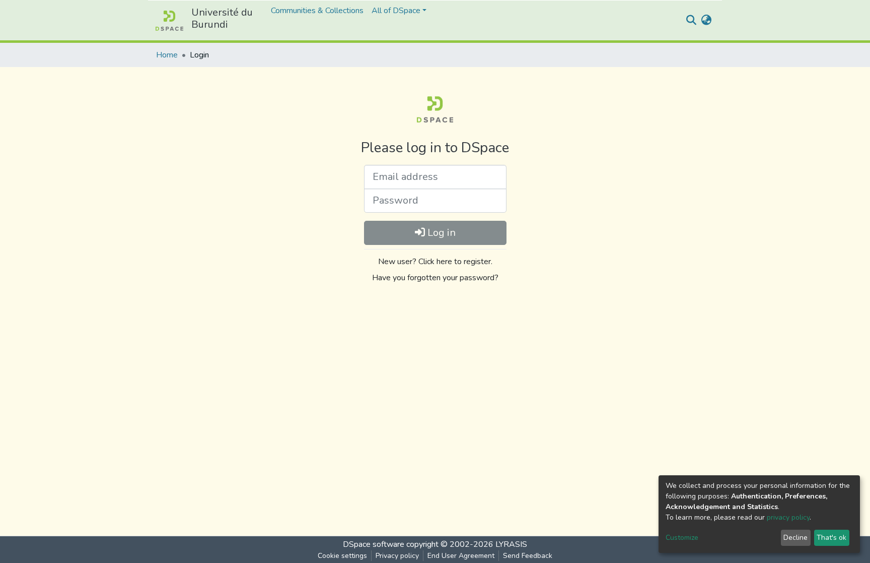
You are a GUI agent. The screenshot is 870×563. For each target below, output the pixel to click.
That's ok (831, 537)
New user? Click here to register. (435, 261)
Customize (682, 537)
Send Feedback (527, 555)
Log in (440, 232)
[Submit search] (691, 20)
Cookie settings (342, 555)
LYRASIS (511, 544)
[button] (706, 21)
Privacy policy (397, 555)
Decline (795, 537)
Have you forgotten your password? (435, 277)
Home (167, 54)
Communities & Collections (317, 10)
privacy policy (788, 517)
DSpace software (373, 544)
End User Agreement (460, 555)
